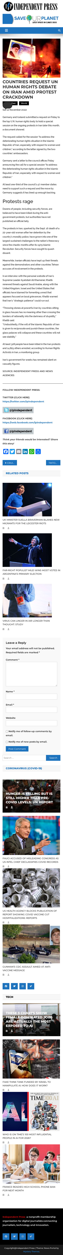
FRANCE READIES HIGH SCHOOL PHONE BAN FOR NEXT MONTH (29, 1188)
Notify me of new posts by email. (28, 741)
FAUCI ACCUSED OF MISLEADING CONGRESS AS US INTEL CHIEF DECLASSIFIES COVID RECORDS (31, 860)
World (24, 103)
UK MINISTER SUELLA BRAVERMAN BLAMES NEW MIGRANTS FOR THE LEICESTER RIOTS (31, 521)
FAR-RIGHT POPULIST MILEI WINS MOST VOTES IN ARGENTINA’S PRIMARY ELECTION (31, 572)
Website (11, 717)
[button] (7, 105)
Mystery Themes (31, 1251)
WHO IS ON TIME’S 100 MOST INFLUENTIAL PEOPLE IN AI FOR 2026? (27, 1136)
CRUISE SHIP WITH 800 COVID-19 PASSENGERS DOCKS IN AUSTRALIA (12, 462)
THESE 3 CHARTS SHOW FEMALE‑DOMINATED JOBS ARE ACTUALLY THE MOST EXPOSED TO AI (29, 1019)
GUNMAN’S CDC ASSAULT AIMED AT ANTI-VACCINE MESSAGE (27, 968)
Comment (12, 659)
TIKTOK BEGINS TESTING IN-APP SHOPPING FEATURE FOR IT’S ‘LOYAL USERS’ (55, 462)
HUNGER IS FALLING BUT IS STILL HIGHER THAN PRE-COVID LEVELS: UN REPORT (29, 798)
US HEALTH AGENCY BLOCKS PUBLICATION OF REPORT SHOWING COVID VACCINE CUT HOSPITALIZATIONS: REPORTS (30, 914)
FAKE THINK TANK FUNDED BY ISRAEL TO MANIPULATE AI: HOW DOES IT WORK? (27, 1083)
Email (10, 704)
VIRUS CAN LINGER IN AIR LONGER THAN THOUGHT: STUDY (26, 622)
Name (10, 691)
